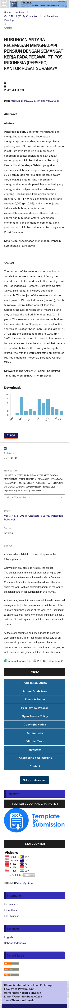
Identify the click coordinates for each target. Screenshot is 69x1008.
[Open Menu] (4, 4)
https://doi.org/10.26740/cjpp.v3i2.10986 (35, 100)
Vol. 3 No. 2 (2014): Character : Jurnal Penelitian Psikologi (31, 18)
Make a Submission (34, 780)
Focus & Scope (35, 699)
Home (7, 12)
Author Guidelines (35, 691)
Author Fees (35, 732)
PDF (12, 435)
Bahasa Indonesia (15, 942)
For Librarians (11, 916)
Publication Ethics (35, 682)
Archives (20, 12)
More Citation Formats (20, 497)
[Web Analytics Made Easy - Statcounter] (10, 883)
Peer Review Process (34, 707)
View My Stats (24, 883)
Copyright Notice (35, 724)
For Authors (10, 910)
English (8, 937)
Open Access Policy (35, 716)
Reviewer (35, 749)
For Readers (11, 904)
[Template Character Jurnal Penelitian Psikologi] (34, 831)
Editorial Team (34, 741)
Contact (35, 766)
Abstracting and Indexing (34, 757)
